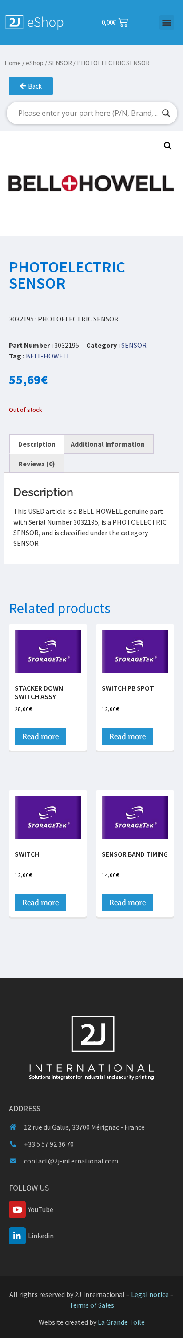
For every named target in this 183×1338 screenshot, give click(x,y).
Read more (40, 736)
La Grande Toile (121, 1322)
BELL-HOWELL (48, 355)
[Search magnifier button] (166, 113)
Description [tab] (37, 443)
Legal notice (150, 1294)
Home (12, 63)
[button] (166, 22)
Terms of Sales (91, 1305)
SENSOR (60, 63)
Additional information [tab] (108, 443)
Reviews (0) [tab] (36, 463)
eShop (35, 63)
